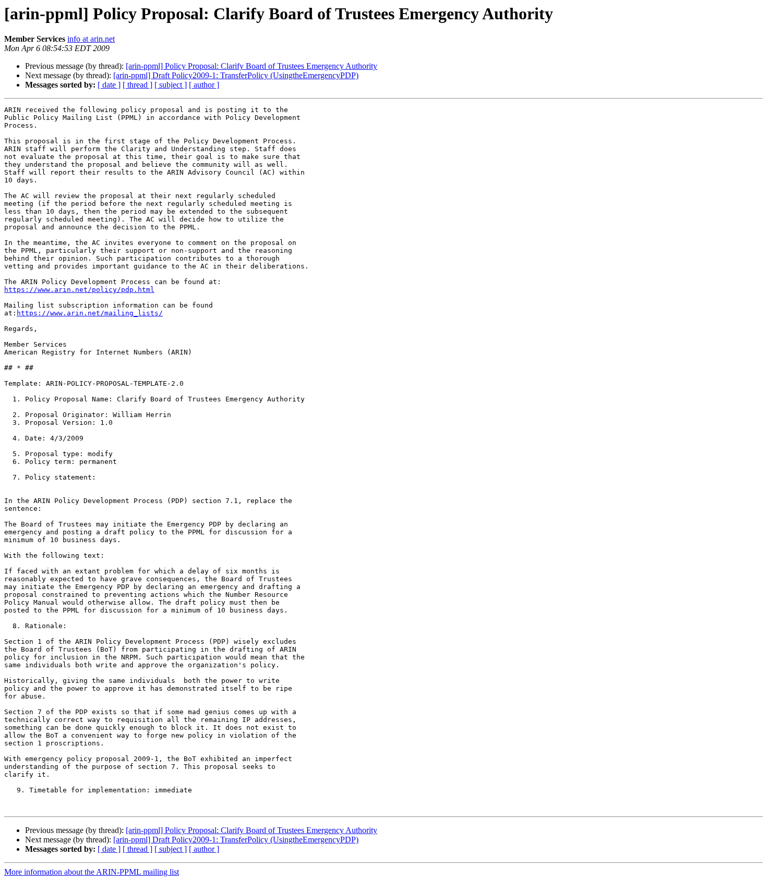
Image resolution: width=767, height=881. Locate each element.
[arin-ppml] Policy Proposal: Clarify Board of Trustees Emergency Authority (251, 66)
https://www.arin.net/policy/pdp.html (79, 289)
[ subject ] (170, 84)
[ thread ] (137, 84)
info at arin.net (91, 38)
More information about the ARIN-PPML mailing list (91, 871)
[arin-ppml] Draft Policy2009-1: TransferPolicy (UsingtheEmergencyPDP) (235, 75)
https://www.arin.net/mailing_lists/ (90, 313)
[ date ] (109, 84)
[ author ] (204, 84)
